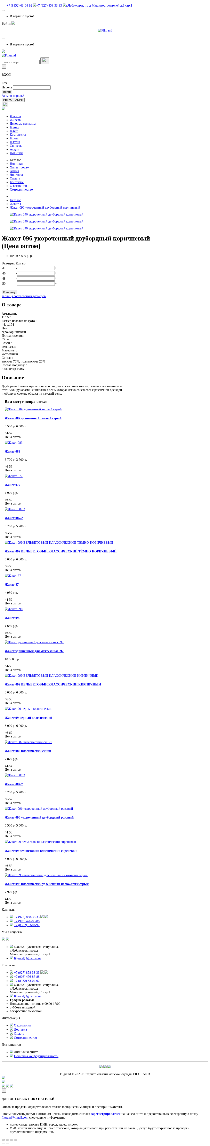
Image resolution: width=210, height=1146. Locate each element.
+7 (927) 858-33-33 (49, 5)
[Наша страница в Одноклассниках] (7, 939)
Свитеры (16, 145)
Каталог (15, 160)
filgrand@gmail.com (27, 958)
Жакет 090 (12, 618)
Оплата (15, 178)
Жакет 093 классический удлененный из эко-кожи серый (47, 884)
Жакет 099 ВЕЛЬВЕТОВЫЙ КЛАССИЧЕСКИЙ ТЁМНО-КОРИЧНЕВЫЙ (60, 551)
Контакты (17, 182)
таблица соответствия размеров (24, 296)
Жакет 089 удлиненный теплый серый (33, 418)
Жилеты (15, 120)
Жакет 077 (12, 485)
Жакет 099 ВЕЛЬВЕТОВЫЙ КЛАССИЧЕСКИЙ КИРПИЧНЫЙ (53, 684)
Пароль (7, 87)
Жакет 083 (12, 451)
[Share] (7, 1139)
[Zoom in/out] (15, 1139)
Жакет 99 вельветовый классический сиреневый (41, 850)
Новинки (16, 153)
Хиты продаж (19, 167)
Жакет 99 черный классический (28, 717)
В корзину (9, 292)
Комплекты (18, 134)
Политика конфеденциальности (36, 1056)
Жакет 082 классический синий (28, 751)
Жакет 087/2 (14, 518)
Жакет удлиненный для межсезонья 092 (34, 651)
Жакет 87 (12, 584)
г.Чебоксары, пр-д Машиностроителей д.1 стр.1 (99, 5)
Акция (14, 149)
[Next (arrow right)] (7, 1143)
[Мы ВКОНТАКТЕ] (3, 939)
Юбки (14, 131)
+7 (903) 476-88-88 (27, 921)
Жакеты (15, 116)
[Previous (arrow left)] (3, 1143)
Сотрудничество (21, 189)
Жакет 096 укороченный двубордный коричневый (45, 207)
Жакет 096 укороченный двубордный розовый (39, 817)
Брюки (14, 127)
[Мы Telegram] (101, 1067)
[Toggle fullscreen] (11, 1139)
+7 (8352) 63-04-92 (19, 5)
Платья (15, 142)
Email (5, 83)
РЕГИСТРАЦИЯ (13, 99)
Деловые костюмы (23, 123)
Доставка (16, 174)
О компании (18, 185)
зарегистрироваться (106, 1114)
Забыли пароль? (13, 95)
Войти (7, 91)
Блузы (14, 138)
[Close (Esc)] (3, 1139)
